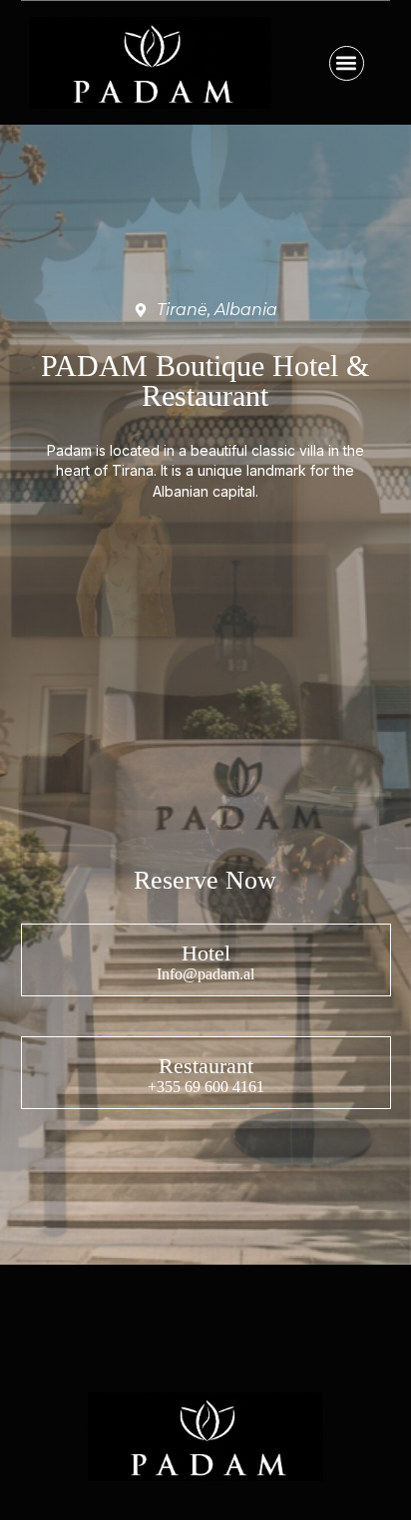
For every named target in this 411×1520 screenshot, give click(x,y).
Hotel (205, 953)
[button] (346, 63)
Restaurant (205, 1065)
